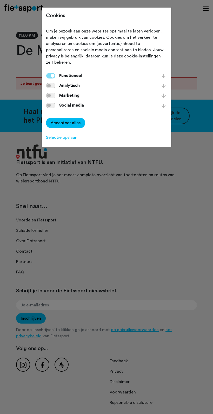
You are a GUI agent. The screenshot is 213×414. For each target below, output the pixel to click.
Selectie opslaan (61, 137)
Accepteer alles (66, 123)
